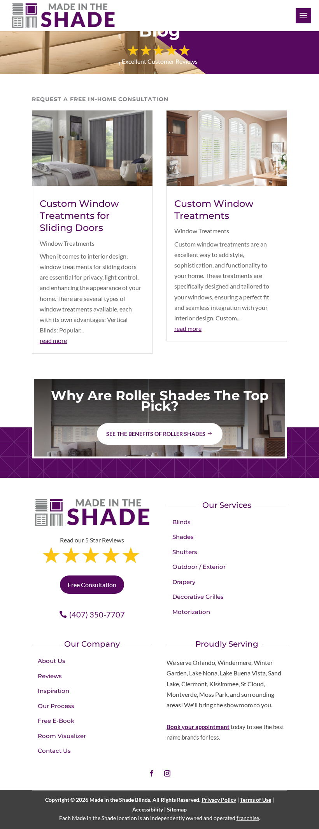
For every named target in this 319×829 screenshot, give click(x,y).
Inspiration (53, 690)
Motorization (191, 612)
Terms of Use (255, 799)
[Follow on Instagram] (167, 773)
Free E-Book (56, 720)
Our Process (56, 706)
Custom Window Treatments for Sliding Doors (79, 215)
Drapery (183, 582)
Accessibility (147, 809)
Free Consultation (92, 584)
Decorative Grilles (198, 596)
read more (53, 340)
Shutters (184, 552)
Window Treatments (67, 243)
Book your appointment (198, 726)
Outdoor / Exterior (199, 566)
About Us (51, 661)
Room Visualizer (62, 736)
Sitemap (177, 809)
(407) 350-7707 (97, 614)
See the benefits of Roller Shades (155, 433)
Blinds (181, 522)
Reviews (50, 676)
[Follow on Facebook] (151, 773)
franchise (248, 818)
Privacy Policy (219, 799)
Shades (183, 536)
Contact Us (54, 750)
